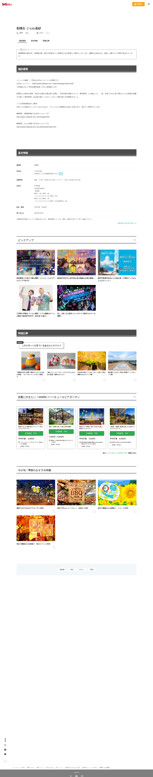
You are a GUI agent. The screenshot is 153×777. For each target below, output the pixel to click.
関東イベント (40, 767)
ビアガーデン (123, 453)
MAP (61, 173)
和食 (92, 569)
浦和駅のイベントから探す (89, 767)
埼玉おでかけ (49, 767)
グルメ (82, 569)
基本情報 (23, 152)
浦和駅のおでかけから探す (72, 767)
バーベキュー (111, 453)
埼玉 (72, 569)
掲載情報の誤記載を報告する (127, 223)
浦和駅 (62, 569)
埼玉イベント (59, 767)
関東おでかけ (30, 767)
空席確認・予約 (31, 433)
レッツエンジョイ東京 (18, 767)
